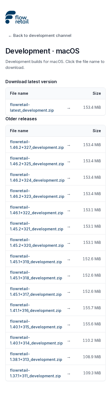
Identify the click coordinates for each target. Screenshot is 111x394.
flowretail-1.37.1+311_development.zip (40, 373)
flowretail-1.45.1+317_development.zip (40, 291)
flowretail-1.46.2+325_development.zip (40, 161)
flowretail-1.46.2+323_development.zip (40, 193)
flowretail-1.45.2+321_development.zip (40, 226)
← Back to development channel (39, 35)
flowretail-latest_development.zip (40, 107)
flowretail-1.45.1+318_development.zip (40, 275)
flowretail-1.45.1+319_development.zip (40, 259)
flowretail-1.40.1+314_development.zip (40, 340)
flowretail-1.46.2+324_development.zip (40, 177)
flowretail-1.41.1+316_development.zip (40, 307)
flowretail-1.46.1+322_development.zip (40, 210)
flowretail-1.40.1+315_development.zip (40, 324)
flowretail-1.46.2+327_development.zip (40, 144)
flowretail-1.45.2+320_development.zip (40, 242)
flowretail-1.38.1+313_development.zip (40, 356)
